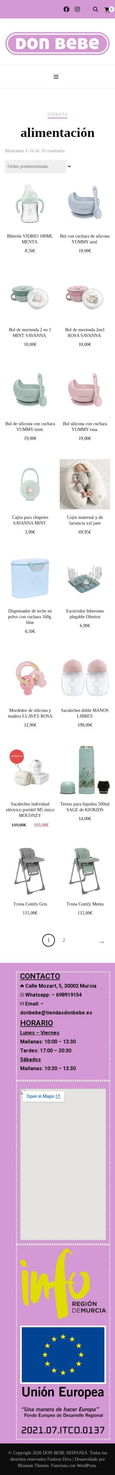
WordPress (86, 1465)
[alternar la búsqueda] (95, 9)
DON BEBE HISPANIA (65, 1452)
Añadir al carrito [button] (30, 202)
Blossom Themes (33, 1465)
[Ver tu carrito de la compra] (107, 10)
